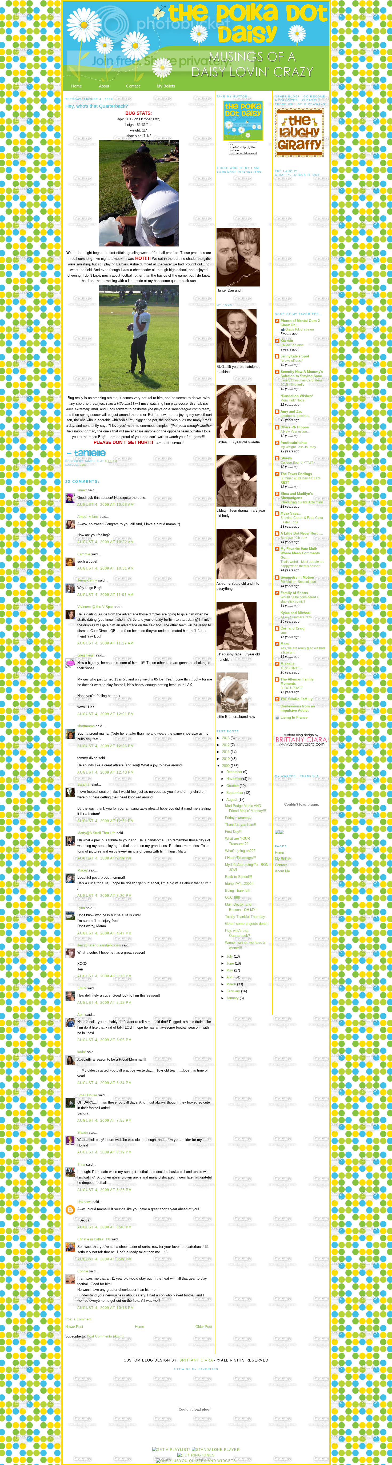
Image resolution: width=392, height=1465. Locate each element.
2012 (226, 745)
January (233, 998)
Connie (82, 1271)
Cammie (83, 554)
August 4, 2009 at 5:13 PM (104, 976)
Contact (133, 86)
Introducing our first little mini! (302, 502)
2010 (226, 759)
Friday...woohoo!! (238, 818)
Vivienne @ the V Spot (95, 607)
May (230, 970)
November (234, 779)
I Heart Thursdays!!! (240, 858)
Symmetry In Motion (297, 577)
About (104, 86)
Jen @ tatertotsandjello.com (99, 945)
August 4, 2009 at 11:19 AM (105, 643)
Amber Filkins (88, 517)
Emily (81, 988)
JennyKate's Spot (295, 356)
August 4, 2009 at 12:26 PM (105, 746)
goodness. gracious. (295, 416)
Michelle (287, 664)
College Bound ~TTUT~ (298, 462)
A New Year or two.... (295, 431)
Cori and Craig (293, 628)
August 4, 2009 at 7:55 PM (104, 1120)
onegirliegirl (86, 655)
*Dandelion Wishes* (297, 396)
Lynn (81, 908)
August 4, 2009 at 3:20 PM (104, 896)
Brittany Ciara (196, 1360)
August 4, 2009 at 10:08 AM (105, 505)
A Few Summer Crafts (296, 617)
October (233, 786)
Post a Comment (78, 1319)
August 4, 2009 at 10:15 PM (105, 1308)
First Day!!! (233, 832)
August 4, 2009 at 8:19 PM (104, 1152)
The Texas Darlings (296, 474)
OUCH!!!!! (232, 897)
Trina (81, 1165)
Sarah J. (83, 784)
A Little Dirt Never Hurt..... (302, 533)
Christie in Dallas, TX (93, 1239)
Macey (82, 870)
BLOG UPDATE (292, 688)
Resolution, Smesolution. (299, 582)
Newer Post (74, 1327)
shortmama (86, 726)
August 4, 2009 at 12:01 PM (105, 714)
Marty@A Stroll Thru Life (96, 833)
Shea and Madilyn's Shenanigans (297, 496)
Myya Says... (291, 513)
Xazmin (287, 341)
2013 (226, 738)
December (234, 772)
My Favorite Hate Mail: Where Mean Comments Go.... (300, 553)
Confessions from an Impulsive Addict (298, 708)
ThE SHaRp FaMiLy (297, 699)
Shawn (82, 1132)
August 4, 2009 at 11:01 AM (105, 595)
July (230, 956)
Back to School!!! (238, 877)
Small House (87, 1095)
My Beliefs (166, 86)
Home (76, 86)
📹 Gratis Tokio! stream (297, 329)
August (232, 800)
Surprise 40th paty (294, 538)
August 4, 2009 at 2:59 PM (104, 858)
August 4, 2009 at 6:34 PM (104, 1083)
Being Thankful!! (237, 891)
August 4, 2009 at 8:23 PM (104, 1190)
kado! (81, 1052)
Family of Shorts (294, 593)
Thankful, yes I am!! (240, 825)
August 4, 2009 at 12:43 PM (105, 772)
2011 (226, 752)
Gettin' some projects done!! (247, 924)
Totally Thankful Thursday (245, 917)
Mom (285, 644)
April (80, 1015)
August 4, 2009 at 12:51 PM (105, 821)
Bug (83, 464)
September (235, 793)
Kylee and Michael (296, 613)
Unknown (84, 1202)
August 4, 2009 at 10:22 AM (105, 542)
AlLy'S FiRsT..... (292, 668)
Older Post (203, 1327)
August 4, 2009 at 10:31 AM (105, 568)
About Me (282, 871)
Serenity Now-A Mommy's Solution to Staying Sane (302, 374)
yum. (284, 633)
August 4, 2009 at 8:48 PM (104, 1227)
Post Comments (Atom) (105, 1336)
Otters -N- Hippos (295, 427)
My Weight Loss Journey (298, 447)
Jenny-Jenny (87, 580)
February (233, 991)
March (231, 984)
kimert (82, 490)
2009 (226, 766)
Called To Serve (292, 345)
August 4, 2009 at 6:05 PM (104, 1040)
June (230, 963)
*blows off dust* (292, 361)
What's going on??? (240, 851)
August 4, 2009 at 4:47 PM (104, 933)
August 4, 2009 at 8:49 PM (104, 1259)
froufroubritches (294, 443)
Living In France (294, 717)
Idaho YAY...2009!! (239, 884)
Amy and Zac (291, 411)
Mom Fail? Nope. (293, 400)
